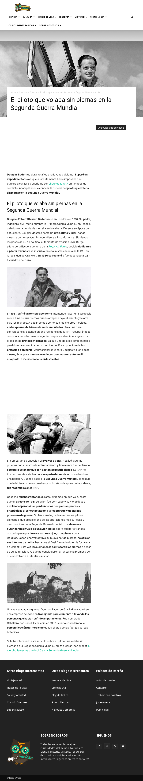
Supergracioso (15, 709)
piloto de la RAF (58, 183)
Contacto (101, 687)
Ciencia (13, 17)
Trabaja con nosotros (108, 695)
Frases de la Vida (17, 687)
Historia (64, 17)
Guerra (33, 92)
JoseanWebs (103, 702)
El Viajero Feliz (15, 680)
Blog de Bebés (60, 695)
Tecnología (97, 17)
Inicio (13, 92)
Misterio (80, 17)
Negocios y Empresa (63, 709)
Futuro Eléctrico (61, 702)
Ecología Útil (59, 687)
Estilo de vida (46, 17)
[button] (132, 17)
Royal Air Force (57, 246)
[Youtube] (123, 746)
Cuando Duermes (17, 702)
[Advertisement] (95, 7)
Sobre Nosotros (49, 25)
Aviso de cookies (105, 680)
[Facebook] (99, 746)
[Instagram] (107, 746)
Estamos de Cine (61, 680)
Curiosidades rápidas (21, 25)
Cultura (27, 17)
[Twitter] (115, 746)
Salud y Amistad (16, 695)
